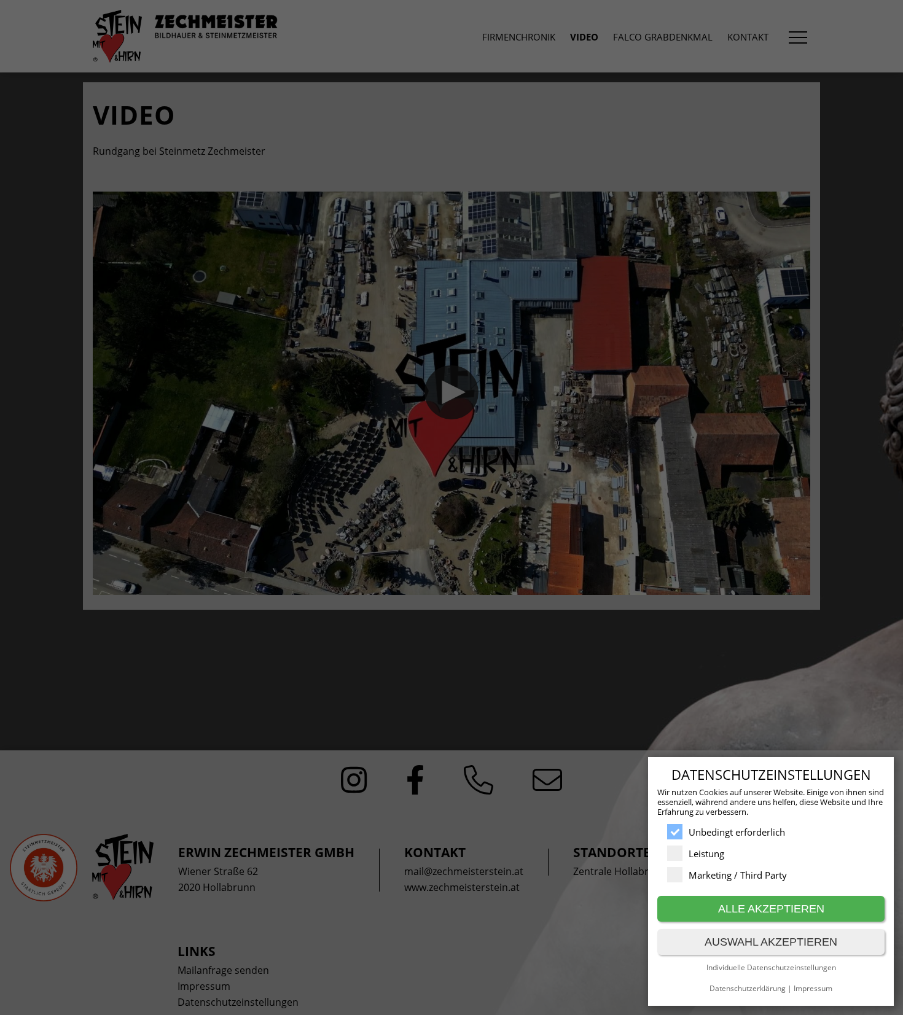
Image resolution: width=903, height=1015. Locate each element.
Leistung (706, 853)
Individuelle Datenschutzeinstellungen (771, 967)
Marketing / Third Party (738, 875)
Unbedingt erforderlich (737, 832)
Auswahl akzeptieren (771, 942)
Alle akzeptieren (771, 909)
